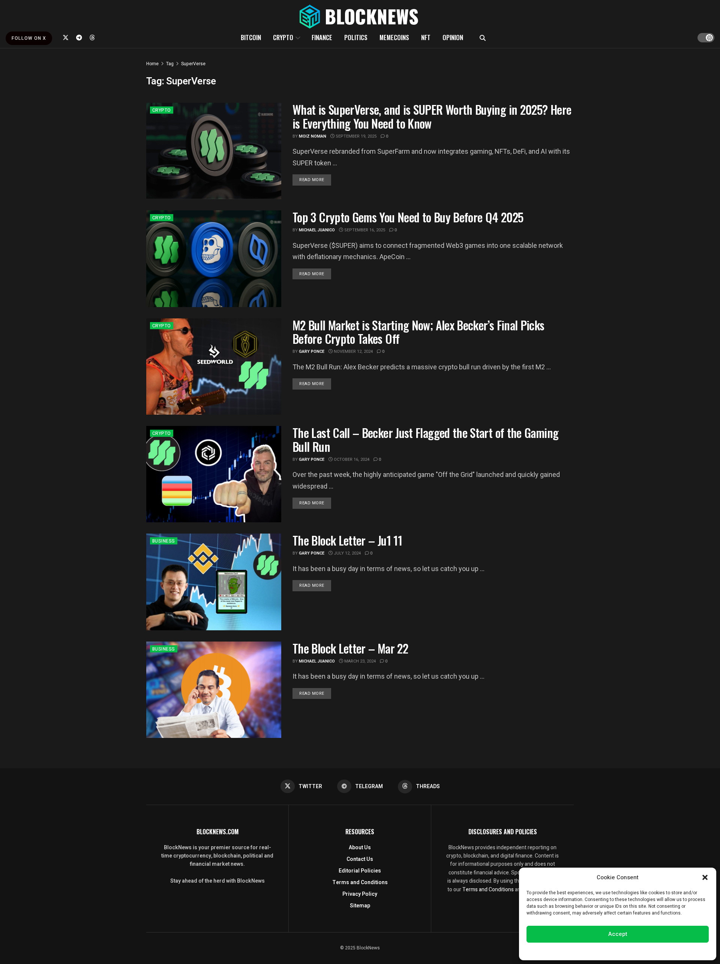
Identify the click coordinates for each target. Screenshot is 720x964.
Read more (315, 179)
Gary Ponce (311, 351)
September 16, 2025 (364, 230)
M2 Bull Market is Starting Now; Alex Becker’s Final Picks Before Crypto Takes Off (418, 332)
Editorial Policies (360, 871)
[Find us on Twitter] (66, 37)
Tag (170, 63)
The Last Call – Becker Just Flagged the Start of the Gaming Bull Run (425, 439)
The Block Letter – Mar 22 (350, 648)
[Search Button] (483, 37)
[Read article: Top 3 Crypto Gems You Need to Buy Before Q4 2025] (213, 258)
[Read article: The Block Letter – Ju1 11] (213, 582)
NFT (425, 37)
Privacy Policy (359, 894)
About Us (360, 848)
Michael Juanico (317, 230)
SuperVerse (193, 63)
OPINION (452, 37)
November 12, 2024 (353, 351)
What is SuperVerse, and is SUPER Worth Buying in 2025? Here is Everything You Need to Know (431, 116)
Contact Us (359, 859)
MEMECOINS (394, 37)
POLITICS (356, 37)
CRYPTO (283, 37)
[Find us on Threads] (92, 37)
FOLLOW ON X (29, 38)
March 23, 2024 (359, 661)
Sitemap (360, 906)
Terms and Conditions (360, 882)
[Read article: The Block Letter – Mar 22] (213, 690)
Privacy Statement (639, 950)
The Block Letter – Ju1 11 (347, 540)
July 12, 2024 (347, 553)
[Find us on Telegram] (79, 37)
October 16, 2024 (351, 459)
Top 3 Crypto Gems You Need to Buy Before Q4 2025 (407, 217)
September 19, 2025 (355, 136)
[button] (705, 877)
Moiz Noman (312, 136)
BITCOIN (251, 37)
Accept (617, 934)
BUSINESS (163, 541)
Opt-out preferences (595, 950)
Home (152, 63)
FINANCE (322, 37)
